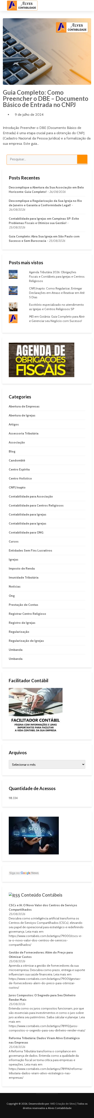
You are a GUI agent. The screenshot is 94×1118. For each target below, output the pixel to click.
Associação (17, 442)
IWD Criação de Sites (62, 1103)
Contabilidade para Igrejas (27, 514)
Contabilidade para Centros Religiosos (36, 505)
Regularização (19, 632)
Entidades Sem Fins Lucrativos (30, 550)
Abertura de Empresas (24, 406)
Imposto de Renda (22, 568)
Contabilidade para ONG (26, 532)
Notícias (15, 586)
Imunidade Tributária (23, 577)
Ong (12, 596)
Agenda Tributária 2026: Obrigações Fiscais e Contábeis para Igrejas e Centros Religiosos (57, 276)
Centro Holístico (20, 478)
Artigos (14, 424)
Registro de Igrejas (22, 623)
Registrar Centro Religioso (27, 614)
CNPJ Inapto (17, 487)
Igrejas (13, 559)
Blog (12, 451)
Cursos (14, 541)
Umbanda (16, 650)
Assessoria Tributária (23, 433)
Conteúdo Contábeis (41, 894)
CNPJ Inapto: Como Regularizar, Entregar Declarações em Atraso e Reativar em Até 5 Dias (57, 292)
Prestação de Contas (23, 605)
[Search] (82, 159)
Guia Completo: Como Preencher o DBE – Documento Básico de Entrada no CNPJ (45, 98)
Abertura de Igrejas (22, 415)
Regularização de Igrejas (26, 641)
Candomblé (17, 460)
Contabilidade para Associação (31, 496)
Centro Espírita (19, 469)
